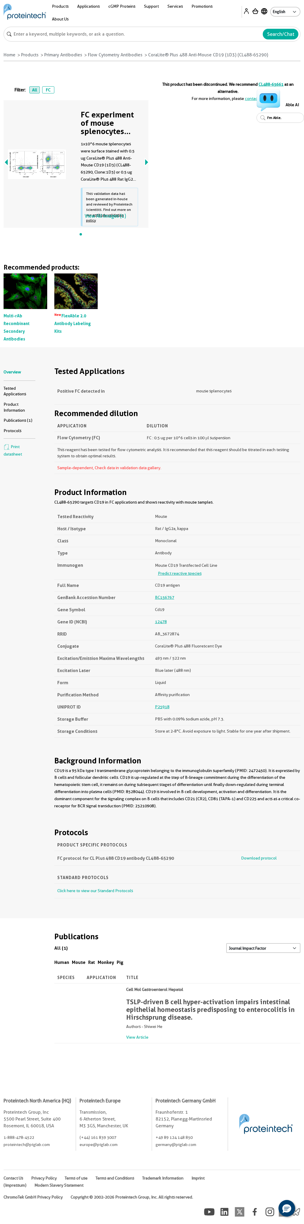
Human (61, 962)
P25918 (162, 706)
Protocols (12, 430)
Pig (120, 962)
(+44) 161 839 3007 (98, 1137)
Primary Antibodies (63, 55)
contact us (254, 98)
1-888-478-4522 (19, 1137)
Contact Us (13, 1178)
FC (48, 89)
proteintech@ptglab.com (27, 1144)
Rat (91, 962)
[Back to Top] (268, 1209)
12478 (161, 621)
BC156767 (164, 597)
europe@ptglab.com (99, 1144)
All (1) (61, 948)
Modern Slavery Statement (58, 1185)
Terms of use (76, 1178)
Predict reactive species (180, 573)
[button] (286, 1208)
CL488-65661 (271, 84)
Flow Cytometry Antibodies (115, 55)
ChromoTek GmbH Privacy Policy (33, 1197)
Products (30, 55)
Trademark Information (162, 1178)
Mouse (79, 962)
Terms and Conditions (115, 1178)
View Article (137, 1037)
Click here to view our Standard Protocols (95, 890)
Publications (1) (18, 420)
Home (9, 55)
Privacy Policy (44, 1178)
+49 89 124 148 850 (174, 1137)
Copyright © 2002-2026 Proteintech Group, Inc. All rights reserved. (132, 1197)
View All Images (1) (105, 216)
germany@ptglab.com (176, 1144)
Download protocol (259, 858)
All (34, 89)
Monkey (106, 962)
